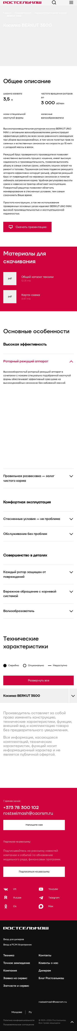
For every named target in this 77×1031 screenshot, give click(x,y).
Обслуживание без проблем (25, 534)
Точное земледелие (16, 963)
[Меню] (71, 2)
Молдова (16, 1012)
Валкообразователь (18, 611)
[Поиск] (54, 2)
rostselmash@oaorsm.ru (28, 813)
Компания (10, 971)
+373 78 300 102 (21, 808)
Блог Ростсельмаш (51, 978)
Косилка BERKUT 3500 (21, 695)
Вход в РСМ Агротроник (17, 944)
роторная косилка (44, 128)
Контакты (45, 955)
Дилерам (45, 971)
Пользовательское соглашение (18, 1024)
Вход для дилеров (13, 939)
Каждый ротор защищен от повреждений (24, 574)
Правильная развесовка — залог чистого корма (28, 478)
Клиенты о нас (48, 963)
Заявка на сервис (15, 978)
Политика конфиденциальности (18, 1020)
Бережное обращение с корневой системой (29, 593)
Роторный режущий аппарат (25, 361)
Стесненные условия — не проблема (31, 519)
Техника (8, 955)
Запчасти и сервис (16, 986)
